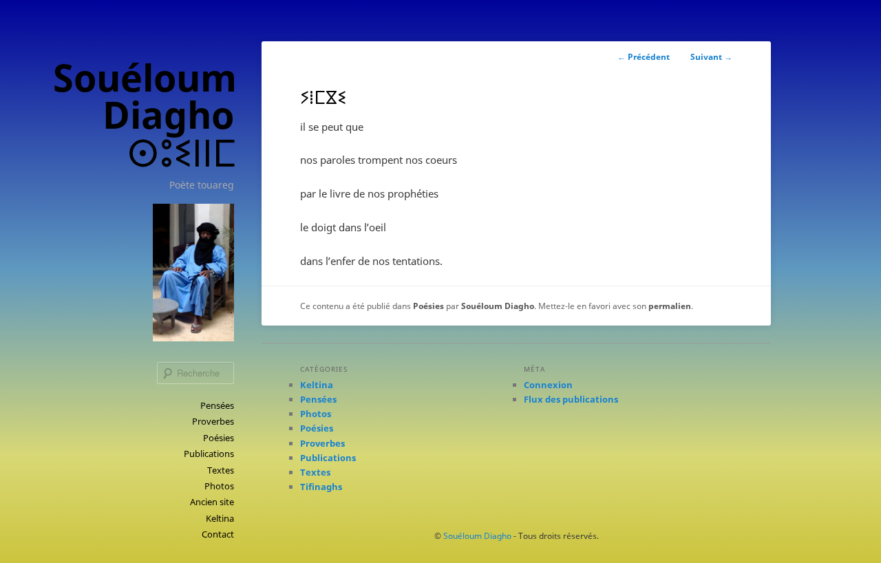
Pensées (217, 405)
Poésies (218, 438)
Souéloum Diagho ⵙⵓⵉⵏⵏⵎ (145, 115)
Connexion (548, 385)
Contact (218, 534)
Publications (209, 453)
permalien (669, 306)
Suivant (711, 57)
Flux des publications (571, 399)
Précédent (643, 57)
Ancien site (212, 502)
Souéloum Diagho (497, 306)
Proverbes (213, 421)
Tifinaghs (321, 486)
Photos (219, 486)
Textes (220, 470)
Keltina (220, 518)
